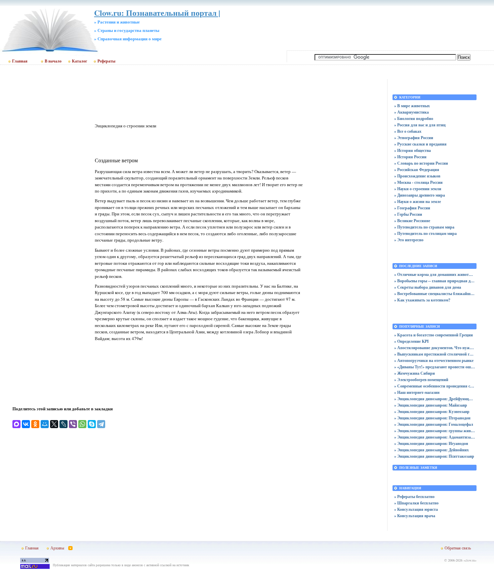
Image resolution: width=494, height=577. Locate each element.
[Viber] (73, 424)
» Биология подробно (413, 118)
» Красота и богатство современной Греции (433, 335)
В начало (53, 61)
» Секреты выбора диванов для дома (427, 287)
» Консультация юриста (416, 509)
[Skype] (92, 424)
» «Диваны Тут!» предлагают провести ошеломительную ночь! (434, 367)
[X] (54, 424)
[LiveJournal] (63, 424)
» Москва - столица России (418, 182)
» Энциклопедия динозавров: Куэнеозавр (431, 411)
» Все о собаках (407, 131)
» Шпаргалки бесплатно (416, 503)
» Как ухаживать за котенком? (422, 300)
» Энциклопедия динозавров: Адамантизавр (434, 437)
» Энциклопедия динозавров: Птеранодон (432, 418)
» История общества (412, 150)
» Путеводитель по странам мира (424, 227)
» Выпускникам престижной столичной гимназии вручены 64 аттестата (434, 354)
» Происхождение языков (417, 176)
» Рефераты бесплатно (414, 496)
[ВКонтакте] (26, 424)
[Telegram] (101, 424)
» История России (410, 157)
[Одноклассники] (35, 424)
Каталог (79, 61)
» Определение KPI (411, 341)
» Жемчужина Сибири (414, 373)
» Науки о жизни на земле (417, 201)
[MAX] (16, 424)
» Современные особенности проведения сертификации (434, 386)
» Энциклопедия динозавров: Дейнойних (431, 450)
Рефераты (106, 61)
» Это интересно (408, 240)
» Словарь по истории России (421, 163)
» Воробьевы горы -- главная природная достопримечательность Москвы (434, 281)
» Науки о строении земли (417, 189)
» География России (412, 208)
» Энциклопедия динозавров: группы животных (434, 431)
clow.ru (470, 560)
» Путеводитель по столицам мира (425, 233)
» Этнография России (413, 137)
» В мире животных (412, 106)
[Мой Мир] (45, 424)
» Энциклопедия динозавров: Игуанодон (431, 443)
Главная (20, 61)
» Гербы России (408, 214)
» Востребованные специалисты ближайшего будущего (434, 293)
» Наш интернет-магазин (417, 392)
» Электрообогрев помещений (421, 379)
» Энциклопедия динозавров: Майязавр (430, 405)
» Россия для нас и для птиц (420, 125)
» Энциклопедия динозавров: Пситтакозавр (434, 456)
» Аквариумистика (411, 112)
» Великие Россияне (412, 220)
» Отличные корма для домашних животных (434, 274)
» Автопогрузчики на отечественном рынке (434, 360)
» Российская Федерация (416, 169)
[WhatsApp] (82, 424)
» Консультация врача (414, 516)
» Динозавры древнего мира (419, 195)
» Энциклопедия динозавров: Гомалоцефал (433, 424)
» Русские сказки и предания (420, 144)
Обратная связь (458, 547)
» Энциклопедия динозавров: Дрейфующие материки (434, 399)
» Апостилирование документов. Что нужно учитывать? (434, 348)
